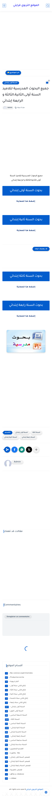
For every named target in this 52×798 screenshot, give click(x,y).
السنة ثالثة (36, 432)
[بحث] (48, 5)
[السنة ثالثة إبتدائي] (19, 794)
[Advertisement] (26, 42)
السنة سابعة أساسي (16, 740)
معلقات (11, 778)
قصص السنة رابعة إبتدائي (18, 766)
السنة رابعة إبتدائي (28, 437)
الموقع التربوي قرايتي (26, 5)
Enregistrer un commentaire (18, 617)
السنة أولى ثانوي (14, 711)
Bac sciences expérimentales (19, 673)
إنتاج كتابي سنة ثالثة (16, 690)
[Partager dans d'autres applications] (36, 450)
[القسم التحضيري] (4, 794)
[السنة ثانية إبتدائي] (14, 794)
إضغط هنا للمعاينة (26, 201)
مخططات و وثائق (15, 774)
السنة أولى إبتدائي (10, 83)
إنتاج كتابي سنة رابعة (16, 703)
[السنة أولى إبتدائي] (9, 794)
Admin (9, 108)
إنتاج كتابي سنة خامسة (17, 698)
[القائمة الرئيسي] (4, 5)
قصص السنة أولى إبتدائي (18, 757)
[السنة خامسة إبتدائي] (28, 794)
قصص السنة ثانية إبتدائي (18, 762)
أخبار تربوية (12, 682)
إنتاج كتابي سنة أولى (16, 686)
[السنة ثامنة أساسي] (43, 794)
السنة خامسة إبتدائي (16, 732)
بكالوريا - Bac (13, 753)
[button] (14, 450)
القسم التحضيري (14, 749)
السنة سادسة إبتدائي (16, 745)
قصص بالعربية (14, 770)
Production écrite (15, 677)
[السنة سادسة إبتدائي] (33, 794)
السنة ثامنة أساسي (16, 724)
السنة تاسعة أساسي (16, 715)
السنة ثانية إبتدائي (10, 437)
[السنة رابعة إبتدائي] (23, 794)
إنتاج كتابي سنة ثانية (16, 694)
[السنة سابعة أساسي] (38, 794)
